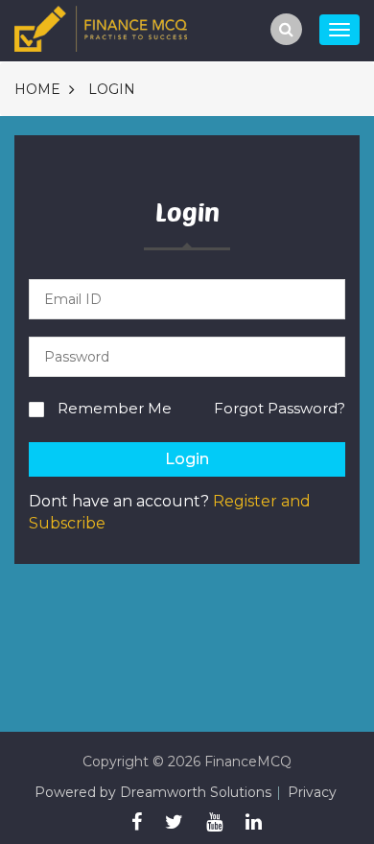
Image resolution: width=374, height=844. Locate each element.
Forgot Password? (279, 408)
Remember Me (115, 408)
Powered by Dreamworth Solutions (153, 792)
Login (111, 89)
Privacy (312, 792)
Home (37, 89)
